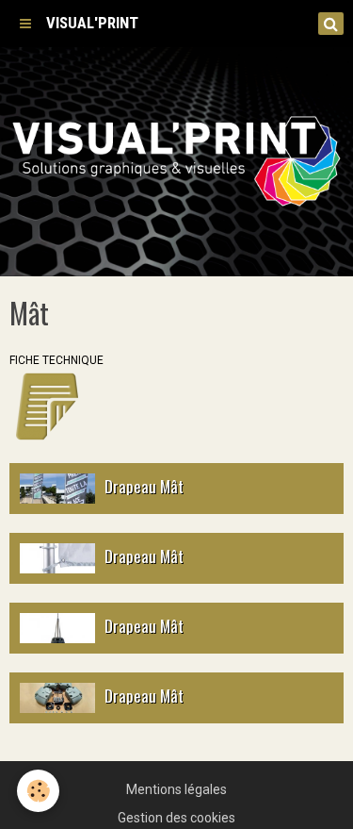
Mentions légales (176, 789)
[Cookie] (38, 791)
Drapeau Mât (144, 485)
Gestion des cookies (176, 817)
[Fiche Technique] (47, 405)
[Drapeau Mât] (57, 488)
